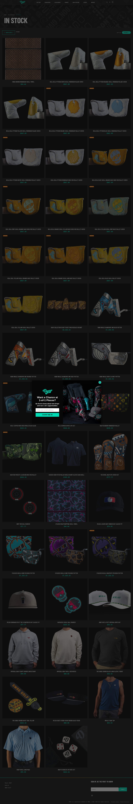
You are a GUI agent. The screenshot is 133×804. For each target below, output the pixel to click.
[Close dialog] (100, 382)
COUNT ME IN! (47, 415)
